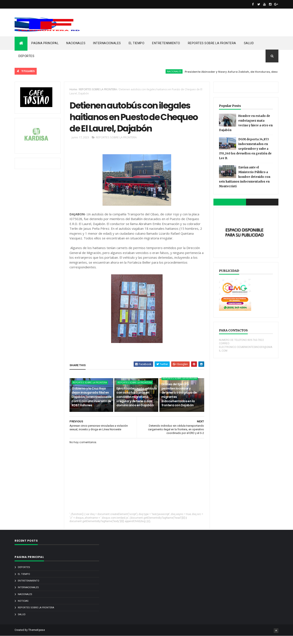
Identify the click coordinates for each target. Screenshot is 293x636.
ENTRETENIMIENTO (166, 43)
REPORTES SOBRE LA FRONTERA (212, 43)
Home (73, 89)
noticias (23, 601)
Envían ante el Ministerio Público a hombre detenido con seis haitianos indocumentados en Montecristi (244, 177)
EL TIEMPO (137, 43)
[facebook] (253, 4)
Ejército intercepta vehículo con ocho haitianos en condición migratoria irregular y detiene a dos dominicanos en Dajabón (136, 396)
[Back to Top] (276, 630)
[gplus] (276, 4)
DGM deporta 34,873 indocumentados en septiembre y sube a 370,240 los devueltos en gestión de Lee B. (245, 148)
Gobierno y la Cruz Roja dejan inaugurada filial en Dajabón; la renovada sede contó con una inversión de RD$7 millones (91, 396)
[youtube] (264, 4)
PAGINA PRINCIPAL (45, 43)
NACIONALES (75, 43)
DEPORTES (26, 56)
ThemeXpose (36, 629)
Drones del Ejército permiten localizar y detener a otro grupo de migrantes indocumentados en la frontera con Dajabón (179, 394)
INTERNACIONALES (107, 43)
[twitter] (258, 4)
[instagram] (270, 4)
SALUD (249, 43)
